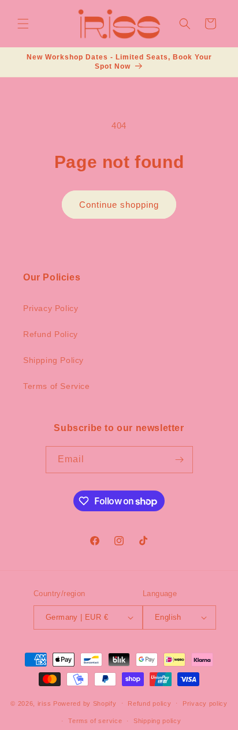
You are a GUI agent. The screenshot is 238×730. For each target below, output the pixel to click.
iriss (44, 702)
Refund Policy (50, 334)
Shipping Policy (53, 360)
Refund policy (149, 703)
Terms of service (95, 720)
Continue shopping (119, 204)
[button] (23, 23)
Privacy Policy (50, 308)
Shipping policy (157, 720)
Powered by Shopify (85, 702)
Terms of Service (56, 386)
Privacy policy (205, 703)
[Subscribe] (179, 459)
